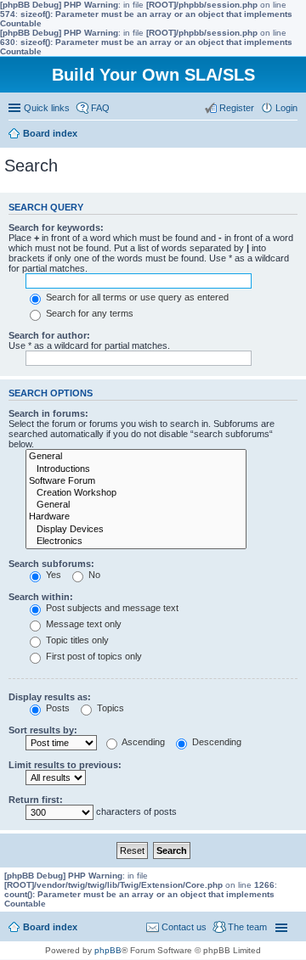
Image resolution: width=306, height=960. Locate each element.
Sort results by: (42, 730)
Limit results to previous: (65, 765)
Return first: (35, 799)
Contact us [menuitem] (184, 927)
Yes (52, 575)
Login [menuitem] (286, 108)
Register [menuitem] (236, 108)
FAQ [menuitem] (100, 108)
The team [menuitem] (247, 927)
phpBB (108, 950)
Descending (215, 742)
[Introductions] (136, 469)
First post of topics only (92, 656)
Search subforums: (51, 564)
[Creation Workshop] (136, 493)
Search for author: (49, 335)
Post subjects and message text (110, 608)
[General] (136, 457)
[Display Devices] (136, 530)
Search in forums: (48, 413)
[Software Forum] (136, 481)
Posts (56, 708)
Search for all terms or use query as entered (136, 297)
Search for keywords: (56, 227)
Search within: (40, 597)
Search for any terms (88, 313)
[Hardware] (136, 517)
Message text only (82, 624)
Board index (50, 927)
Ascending (142, 742)
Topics (109, 708)
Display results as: (49, 697)
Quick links (47, 108)
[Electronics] (136, 541)
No (93, 575)
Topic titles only (76, 640)
